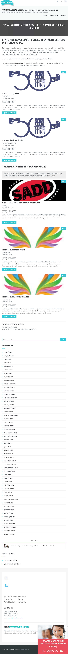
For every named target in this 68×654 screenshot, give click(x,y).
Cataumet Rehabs (9, 391)
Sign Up (20, 599)
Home (45, 15)
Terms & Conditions (9, 602)
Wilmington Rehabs (9, 531)
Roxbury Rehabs (8, 496)
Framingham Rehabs (9, 408)
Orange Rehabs (8, 478)
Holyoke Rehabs (8, 422)
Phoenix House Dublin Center (13, 250)
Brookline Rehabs (9, 380)
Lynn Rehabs (7, 447)
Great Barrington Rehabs (11, 415)
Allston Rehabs (8, 352)
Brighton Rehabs (8, 373)
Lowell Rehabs (8, 443)
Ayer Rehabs (7, 363)
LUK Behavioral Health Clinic (13, 140)
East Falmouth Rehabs (10, 398)
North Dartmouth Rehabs (11, 468)
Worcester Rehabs (9, 534)
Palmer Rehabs (8, 482)
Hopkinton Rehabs (9, 426)
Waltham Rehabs (8, 520)
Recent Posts (34, 540)
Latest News (22, 597)
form (53, 176)
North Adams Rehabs (10, 464)
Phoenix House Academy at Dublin (15, 297)
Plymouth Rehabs (9, 489)
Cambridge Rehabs (9, 387)
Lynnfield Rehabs (8, 450)
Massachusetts (54, 15)
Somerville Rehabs (9, 506)
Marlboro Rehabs (9, 454)
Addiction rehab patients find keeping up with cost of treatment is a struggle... (33, 546)
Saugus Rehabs (8, 503)
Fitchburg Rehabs (9, 405)
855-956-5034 (19, 63)
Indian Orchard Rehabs (10, 433)
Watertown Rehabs (9, 524)
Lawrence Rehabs (9, 440)
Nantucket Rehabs (9, 457)
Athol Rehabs (7, 359)
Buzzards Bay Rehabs (10, 384)
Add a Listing (22, 602)
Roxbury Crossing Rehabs (11, 499)
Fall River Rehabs (9, 401)
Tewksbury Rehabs (9, 517)
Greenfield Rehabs (9, 419)
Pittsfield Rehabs (9, 485)
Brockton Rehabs (8, 377)
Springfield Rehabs (9, 510)
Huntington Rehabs (9, 429)
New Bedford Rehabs (10, 461)
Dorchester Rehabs (9, 394)
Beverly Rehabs (8, 366)
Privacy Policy (8, 599)
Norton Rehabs (8, 475)
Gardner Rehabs (8, 412)
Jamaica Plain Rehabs (10, 436)
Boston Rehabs (8, 370)
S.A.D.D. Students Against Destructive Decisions (21, 203)
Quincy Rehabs (8, 492)
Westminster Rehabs (10, 527)
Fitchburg (63, 15)
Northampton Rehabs (10, 471)
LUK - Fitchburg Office (10, 93)
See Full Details (10, 113)
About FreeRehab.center (11, 597)
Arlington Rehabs (9, 356)
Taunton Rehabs (8, 513)
